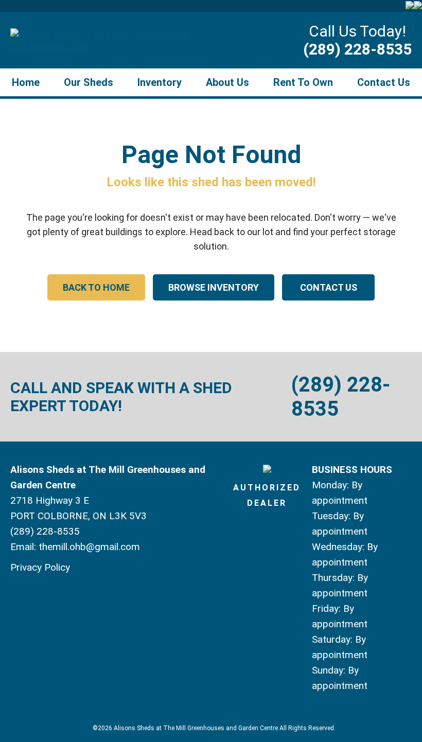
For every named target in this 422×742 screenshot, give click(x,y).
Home (26, 82)
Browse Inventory (213, 287)
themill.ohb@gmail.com (89, 547)
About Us (227, 82)
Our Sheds (88, 82)
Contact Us (383, 82)
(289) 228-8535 (357, 49)
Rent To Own (303, 82)
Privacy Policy (40, 567)
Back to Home (96, 287)
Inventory (159, 82)
